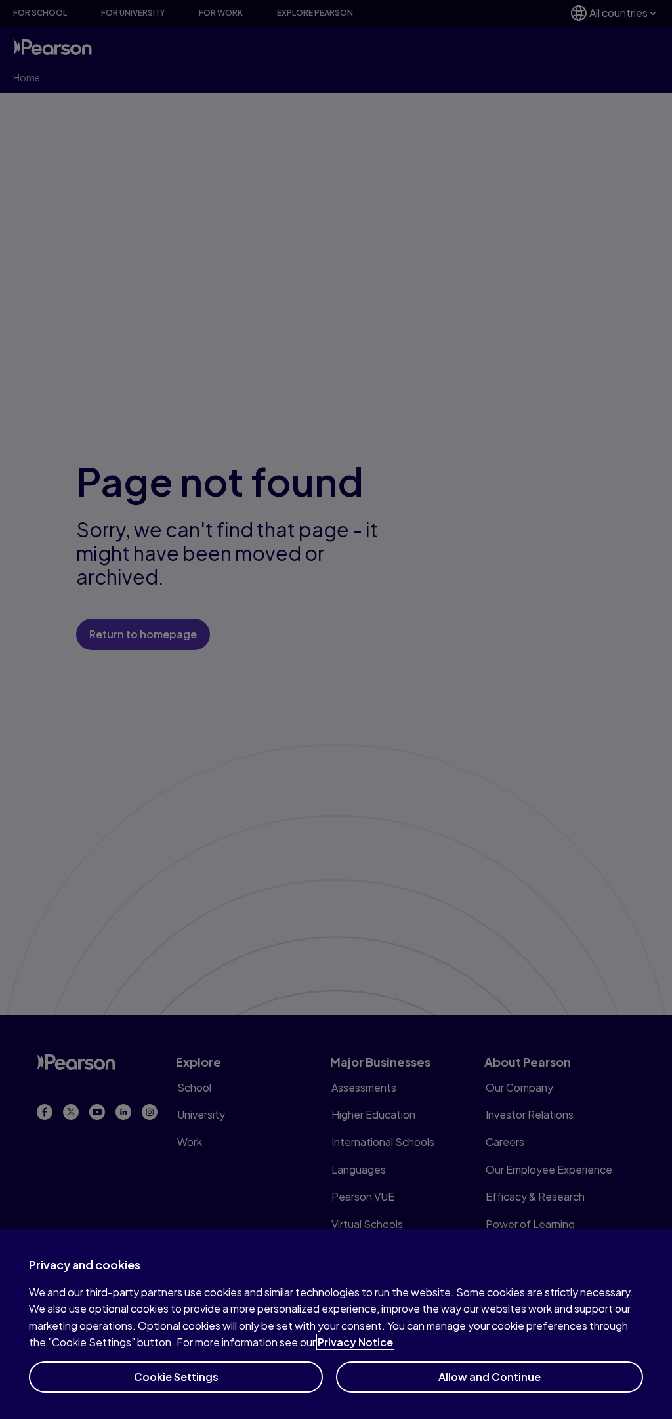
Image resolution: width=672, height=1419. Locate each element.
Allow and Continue (489, 1377)
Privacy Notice (355, 1342)
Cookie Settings (176, 1377)
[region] (336, 1324)
